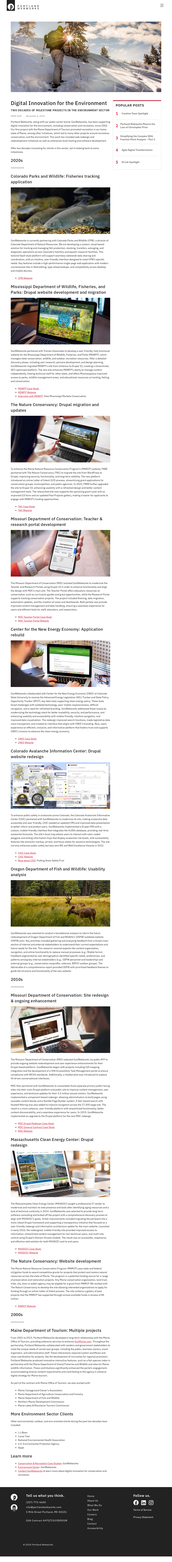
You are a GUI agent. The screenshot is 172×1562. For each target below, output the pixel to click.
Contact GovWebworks (30, 1470)
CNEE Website (26, 742)
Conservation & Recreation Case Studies (40, 1463)
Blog (90, 1519)
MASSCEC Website (28, 1252)
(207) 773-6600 (36, 1502)
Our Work (93, 1509)
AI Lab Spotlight (130, 162)
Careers (92, 1514)
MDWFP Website (27, 392)
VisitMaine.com (82, 1341)
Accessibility (95, 1528)
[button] (162, 5)
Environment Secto (28, 1467)
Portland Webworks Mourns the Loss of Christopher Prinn (137, 125)
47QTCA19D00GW (56, 1520)
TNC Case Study (26, 506)
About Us (92, 1500)
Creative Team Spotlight (135, 113)
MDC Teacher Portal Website (33, 620)
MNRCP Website (27, 1306)
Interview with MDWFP (30, 396)
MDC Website (25, 1131)
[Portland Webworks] (23, 5)
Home (90, 1496)
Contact (92, 1523)
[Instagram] (151, 1502)
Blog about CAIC (27, 860)
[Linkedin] (143, 1502)
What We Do (94, 1505)
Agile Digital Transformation (137, 149)
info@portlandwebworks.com (44, 1507)
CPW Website (25, 278)
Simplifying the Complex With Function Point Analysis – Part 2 (137, 138)
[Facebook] (136, 1502)
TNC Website (25, 510)
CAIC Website (25, 856)
